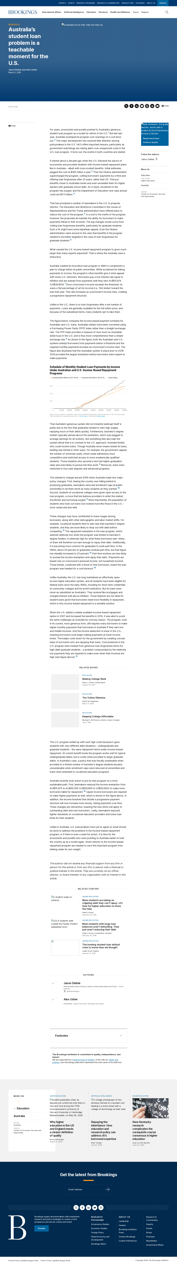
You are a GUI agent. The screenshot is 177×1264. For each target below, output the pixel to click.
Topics (136, 12)
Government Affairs (155, 1245)
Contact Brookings (127, 1236)
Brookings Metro (98, 1244)
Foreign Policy (97, 1232)
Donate (163, 3)
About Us (151, 3)
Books (149, 1232)
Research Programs (86, 3)
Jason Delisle (15, 69)
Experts (62, 3)
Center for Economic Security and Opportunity (153, 195)
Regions (145, 12)
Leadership (124, 1221)
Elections (103, 12)
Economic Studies (99, 1228)
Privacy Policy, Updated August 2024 (23, 1260)
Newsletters (128, 3)
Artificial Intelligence (74, 12)
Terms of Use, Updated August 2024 (55, 1260)
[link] (23, 1108)
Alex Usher (31, 69)
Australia (145, 185)
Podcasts (150, 1236)
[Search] (167, 12)
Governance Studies (100, 1224)
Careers (122, 1225)
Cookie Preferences (128, 1241)
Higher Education (148, 181)
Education (91, 12)
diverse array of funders (84, 1060)
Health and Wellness (120, 12)
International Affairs (51, 12)
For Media (140, 3)
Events (71, 3)
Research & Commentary (108, 3)
